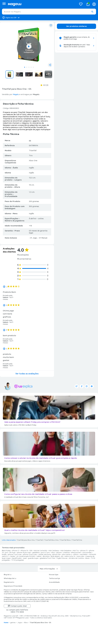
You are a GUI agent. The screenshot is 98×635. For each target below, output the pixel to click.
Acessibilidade (54, 582)
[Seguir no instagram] (87, 386)
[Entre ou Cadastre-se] (94, 4)
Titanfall (39, 540)
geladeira (35, 552)
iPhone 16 (24, 550)
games (13, 622)
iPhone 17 (15, 550)
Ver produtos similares (76, 26)
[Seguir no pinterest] (92, 386)
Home (6, 622)
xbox (53, 552)
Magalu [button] (16, 94)
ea (30, 140)
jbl (62, 556)
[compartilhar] (50, 65)
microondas (87, 552)
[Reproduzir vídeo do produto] (28, 46)
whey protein (76, 552)
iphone (59, 552)
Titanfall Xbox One (51, 540)
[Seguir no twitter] (77, 386)
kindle (4, 554)
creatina (66, 552)
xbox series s (67, 554)
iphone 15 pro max (30, 554)
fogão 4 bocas (62, 558)
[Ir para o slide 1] (24, 67)
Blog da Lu (7, 574)
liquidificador (17, 558)
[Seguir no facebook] (82, 386)
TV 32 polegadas (17, 560)
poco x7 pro (45, 552)
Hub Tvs (76, 550)
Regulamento (9, 582)
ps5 (6, 552)
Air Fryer (12, 552)
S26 (31, 550)
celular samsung (44, 554)
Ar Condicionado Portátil (26, 556)
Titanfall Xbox (65, 540)
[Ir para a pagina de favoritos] (81, 4)
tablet (39, 556)
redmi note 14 (70, 556)
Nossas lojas (53, 574)
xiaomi (75, 554)
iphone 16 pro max (24, 552)
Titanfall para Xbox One (25, 540)
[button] (92, 11)
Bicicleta (46, 556)
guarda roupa (33, 558)
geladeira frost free (47, 558)
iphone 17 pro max (15, 554)
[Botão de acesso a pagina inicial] (42, 4)
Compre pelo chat (19, 606)
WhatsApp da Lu (10, 578)
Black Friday (6, 550)
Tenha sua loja (54, 578)
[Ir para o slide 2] (26, 67)
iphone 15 (83, 550)
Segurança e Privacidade (13, 586)
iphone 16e (56, 554)
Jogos (19, 622)
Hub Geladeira (66, 550)
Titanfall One (77, 540)
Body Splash (55, 556)
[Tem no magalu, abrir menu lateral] (4, 4)
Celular (12, 556)
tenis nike (80, 556)
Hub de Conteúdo (40, 550)
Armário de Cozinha (76, 558)
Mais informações (47, 569)
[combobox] (49, 12)
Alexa (87, 558)
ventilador (84, 554)
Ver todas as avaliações (27, 374)
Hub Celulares (54, 550)
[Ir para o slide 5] (33, 67)
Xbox (26, 622)
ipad (25, 558)
